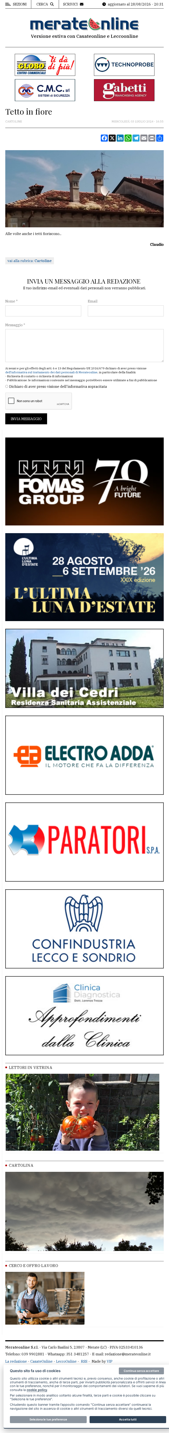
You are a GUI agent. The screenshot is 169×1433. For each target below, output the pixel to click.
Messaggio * (15, 325)
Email (92, 301)
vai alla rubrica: (29, 261)
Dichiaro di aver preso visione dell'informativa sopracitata (58, 386)
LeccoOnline (66, 1361)
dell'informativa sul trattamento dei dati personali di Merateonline (51, 372)
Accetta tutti (127, 1419)
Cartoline (13, 121)
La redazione (16, 1361)
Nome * (11, 301)
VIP (109, 1361)
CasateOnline (41, 1361)
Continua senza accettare (141, 1371)
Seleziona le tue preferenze (48, 1419)
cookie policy (37, 1390)
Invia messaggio (26, 419)
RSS (84, 1361)
